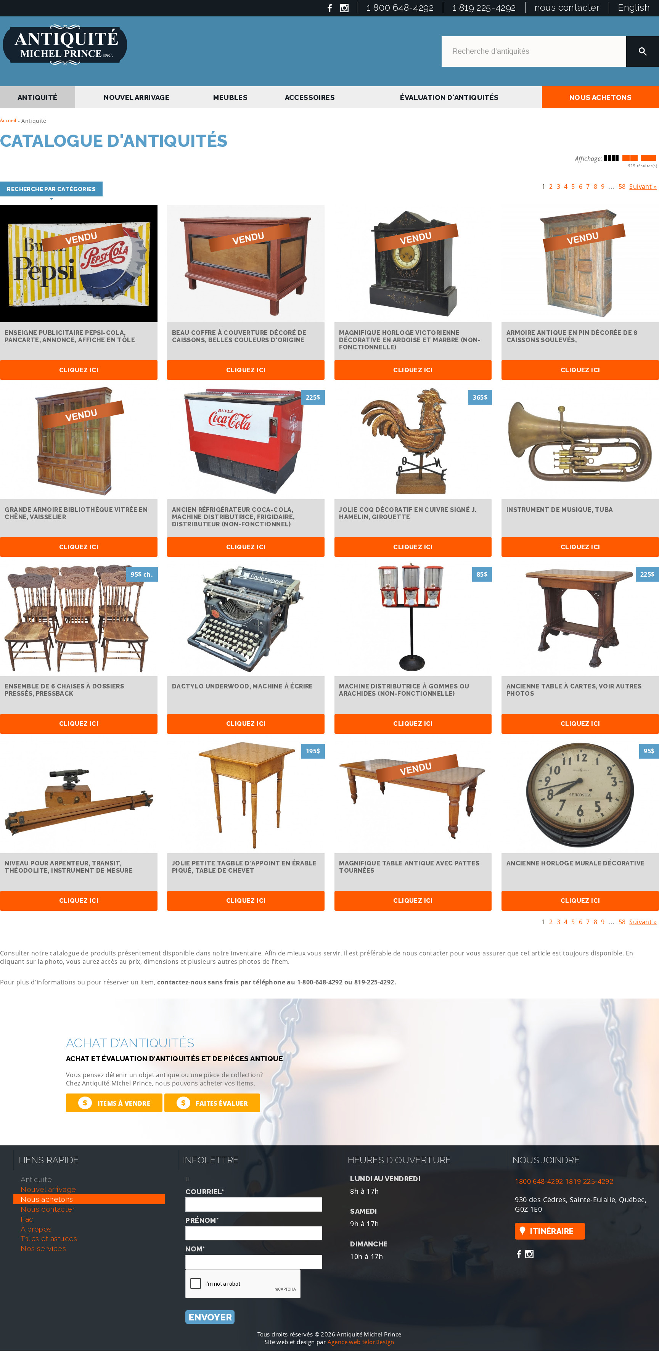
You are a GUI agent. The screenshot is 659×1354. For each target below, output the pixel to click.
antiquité (37, 96)
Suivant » (643, 185)
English (634, 7)
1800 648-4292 (539, 1179)
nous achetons (600, 96)
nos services (43, 1246)
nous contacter (567, 7)
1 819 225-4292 (484, 7)
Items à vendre (116, 1101)
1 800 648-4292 (400, 7)
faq (27, 1217)
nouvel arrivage (138, 96)
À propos (36, 1227)
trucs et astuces (49, 1236)
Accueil (8, 120)
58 (622, 185)
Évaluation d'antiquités (449, 96)
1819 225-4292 (589, 1179)
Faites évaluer (214, 1101)
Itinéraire (552, 1229)
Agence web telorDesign (361, 1340)
